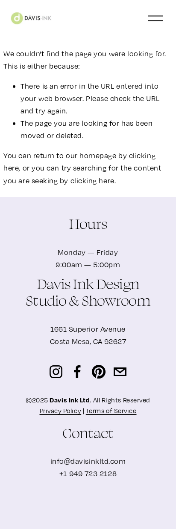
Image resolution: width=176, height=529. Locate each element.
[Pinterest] (99, 372)
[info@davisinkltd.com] (120, 372)
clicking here (92, 180)
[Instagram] (56, 372)
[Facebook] (77, 372)
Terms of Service (111, 410)
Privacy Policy (61, 410)
